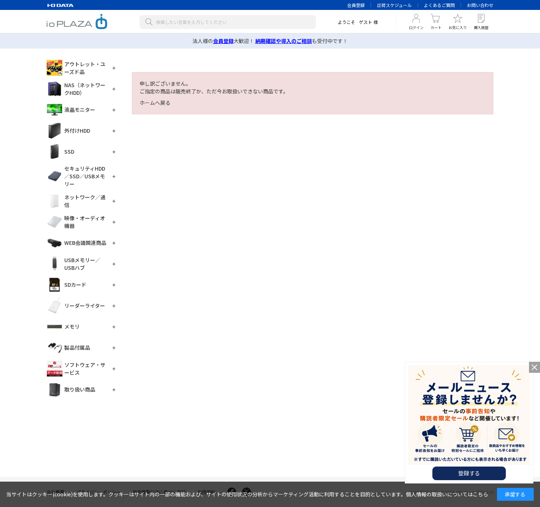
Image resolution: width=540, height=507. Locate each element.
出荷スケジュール (394, 5)
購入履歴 (481, 27)
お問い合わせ (480, 5)
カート (436, 27)
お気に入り (458, 27)
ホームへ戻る (155, 102)
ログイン (416, 27)
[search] (151, 22)
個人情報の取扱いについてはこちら (447, 494)
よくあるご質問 (439, 5)
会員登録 (356, 5)
